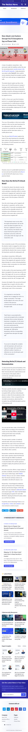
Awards (15, 719)
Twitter (11, 503)
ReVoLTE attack (13, 136)
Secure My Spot (9, 566)
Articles (24, 646)
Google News (5, 503)
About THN (4, 717)
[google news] (24, 709)
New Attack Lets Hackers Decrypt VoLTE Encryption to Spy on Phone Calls (12, 38)
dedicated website (21, 489)
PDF (13, 491)
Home (4, 8)
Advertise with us (5, 719)
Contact (3, 721)
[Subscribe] (23, 694)
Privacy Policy (17, 721)
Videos (19, 646)
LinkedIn (18, 503)
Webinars (23, 8)
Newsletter (14, 8)
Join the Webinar (9, 541)
